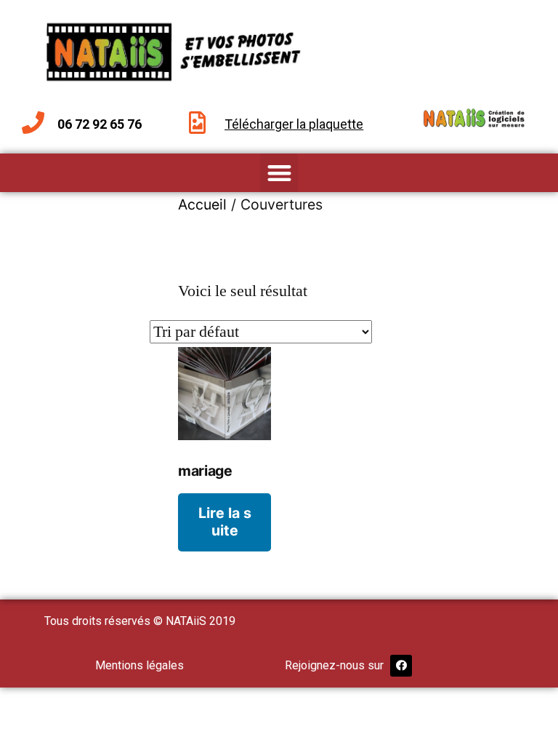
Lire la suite (224, 521)
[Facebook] (401, 666)
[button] (279, 173)
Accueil (202, 204)
